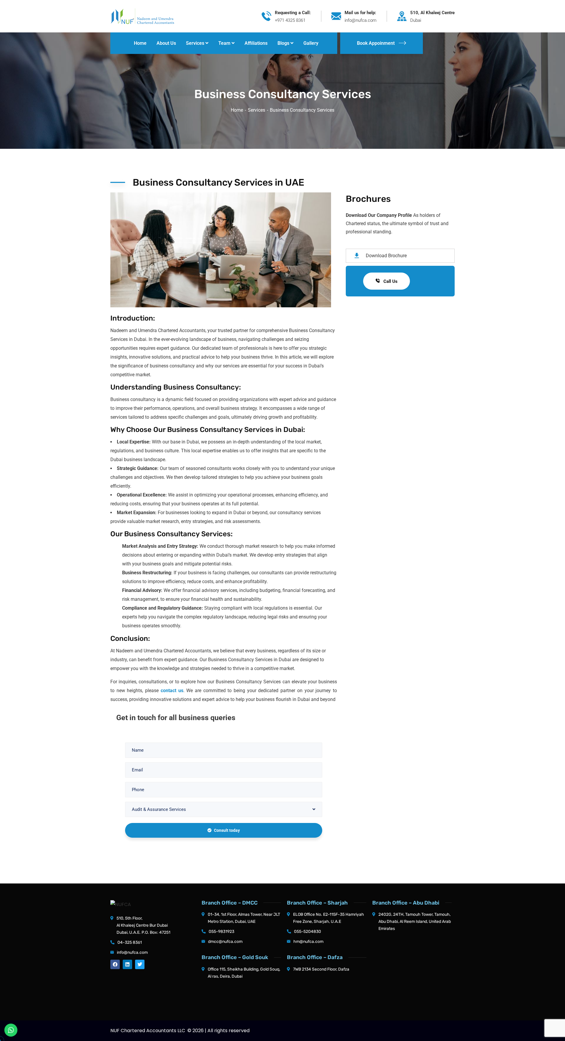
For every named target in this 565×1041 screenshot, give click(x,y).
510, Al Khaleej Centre (432, 12)
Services (256, 110)
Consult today (227, 830)
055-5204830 (307, 931)
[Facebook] (115, 964)
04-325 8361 (129, 942)
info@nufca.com (132, 952)
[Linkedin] (127, 964)
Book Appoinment (376, 43)
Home (237, 110)
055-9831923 (221, 931)
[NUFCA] (142, 16)
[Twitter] (139, 964)
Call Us (390, 281)
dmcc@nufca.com (225, 941)
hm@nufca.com (308, 941)
